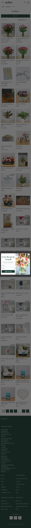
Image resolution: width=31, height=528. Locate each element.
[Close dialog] (29, 254)
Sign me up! (8, 271)
